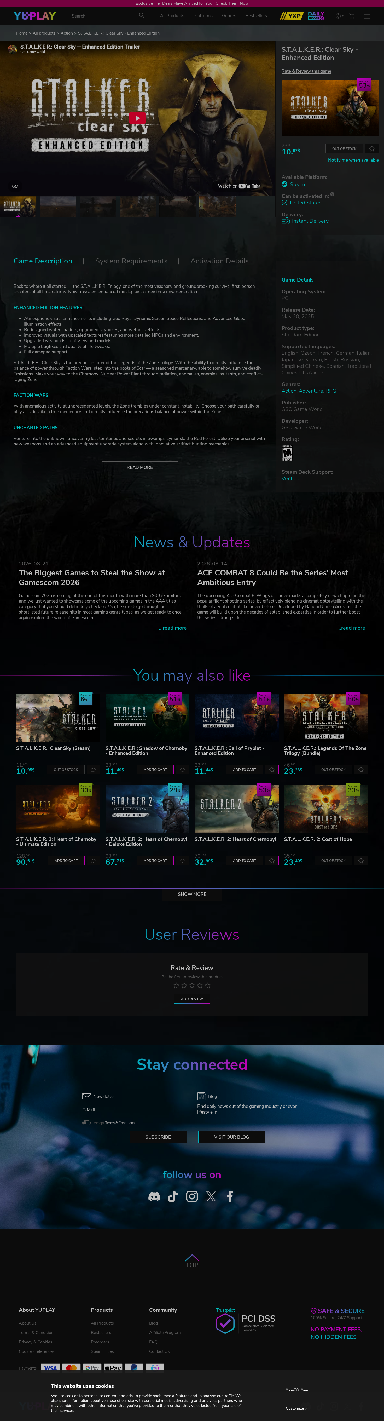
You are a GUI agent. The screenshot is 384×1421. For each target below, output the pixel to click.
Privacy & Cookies (35, 1342)
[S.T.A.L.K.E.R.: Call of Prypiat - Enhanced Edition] (237, 718)
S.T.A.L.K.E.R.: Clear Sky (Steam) (53, 748)
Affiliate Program (165, 1332)
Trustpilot (225, 1310)
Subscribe (158, 1137)
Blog (153, 1323)
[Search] (141, 15)
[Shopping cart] (352, 16)
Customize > (296, 1408)
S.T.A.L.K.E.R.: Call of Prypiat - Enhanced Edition (229, 751)
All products (44, 33)
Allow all (297, 1389)
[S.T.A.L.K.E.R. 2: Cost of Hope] (326, 809)
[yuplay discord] (154, 1196)
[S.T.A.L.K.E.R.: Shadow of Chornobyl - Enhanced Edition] (148, 718)
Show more (192, 894)
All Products (102, 1323)
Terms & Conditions (120, 1123)
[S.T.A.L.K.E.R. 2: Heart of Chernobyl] (237, 809)
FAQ (153, 1342)
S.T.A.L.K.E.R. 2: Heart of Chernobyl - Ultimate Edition (57, 842)
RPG (330, 390)
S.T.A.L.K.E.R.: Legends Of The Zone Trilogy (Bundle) (325, 751)
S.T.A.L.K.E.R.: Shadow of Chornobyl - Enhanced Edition (147, 751)
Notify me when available (353, 160)
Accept (114, 1123)
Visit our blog (231, 1137)
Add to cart (155, 769)
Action (67, 33)
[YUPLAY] (35, 16)
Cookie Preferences (37, 1351)
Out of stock (344, 149)
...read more (173, 628)
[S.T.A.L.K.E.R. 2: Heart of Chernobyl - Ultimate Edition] (58, 809)
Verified (290, 478)
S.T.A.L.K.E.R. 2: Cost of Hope (318, 839)
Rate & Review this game (306, 71)
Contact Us (159, 1351)
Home (21, 33)
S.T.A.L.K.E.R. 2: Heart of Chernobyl (235, 839)
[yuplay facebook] (230, 1196)
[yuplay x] (211, 1196)
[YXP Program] (292, 16)
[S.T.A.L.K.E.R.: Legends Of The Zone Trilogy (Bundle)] (326, 718)
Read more (140, 468)
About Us (28, 1323)
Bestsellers (101, 1332)
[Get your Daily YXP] (316, 16)
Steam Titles (102, 1351)
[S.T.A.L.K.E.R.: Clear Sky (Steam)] (58, 718)
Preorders (100, 1342)
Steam (297, 184)
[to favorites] (372, 148)
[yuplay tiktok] (173, 1196)
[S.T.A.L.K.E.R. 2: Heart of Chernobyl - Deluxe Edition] (148, 809)
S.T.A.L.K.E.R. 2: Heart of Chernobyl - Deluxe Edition (146, 842)
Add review (192, 999)
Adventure (311, 390)
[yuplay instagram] (192, 1196)
